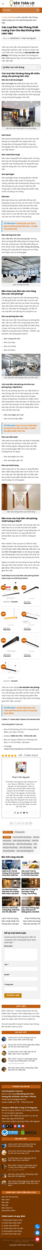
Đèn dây (5, 1202)
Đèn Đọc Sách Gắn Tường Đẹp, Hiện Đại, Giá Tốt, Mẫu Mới (23, 1069)
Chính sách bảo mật (12, 1234)
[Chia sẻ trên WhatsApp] (11, 823)
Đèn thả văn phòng (10, 1197)
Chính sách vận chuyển (13, 1228)
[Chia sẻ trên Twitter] (19, 823)
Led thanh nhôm (8, 1211)
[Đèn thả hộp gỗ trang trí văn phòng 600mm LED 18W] (11, 617)
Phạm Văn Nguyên (29, 38)
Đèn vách (6, 1200)
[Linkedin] (18, 813)
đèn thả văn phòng (24, 844)
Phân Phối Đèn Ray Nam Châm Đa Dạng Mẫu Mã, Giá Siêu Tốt (31, 921)
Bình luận (8, 946)
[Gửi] (38, 10)
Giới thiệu (5, 1240)
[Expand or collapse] (38, 67)
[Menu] (3, 3)
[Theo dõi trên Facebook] (3, 1126)
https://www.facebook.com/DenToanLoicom (23, 749)
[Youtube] (24, 813)
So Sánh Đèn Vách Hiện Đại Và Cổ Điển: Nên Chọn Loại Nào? (22, 1053)
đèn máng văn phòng (21, 840)
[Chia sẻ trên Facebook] (15, 823)
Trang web (8, 984)
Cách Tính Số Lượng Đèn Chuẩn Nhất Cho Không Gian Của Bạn (10, 921)
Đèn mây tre (7, 1208)
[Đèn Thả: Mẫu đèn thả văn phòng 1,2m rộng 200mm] (31, 644)
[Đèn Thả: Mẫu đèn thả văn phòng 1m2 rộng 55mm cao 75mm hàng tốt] (11, 644)
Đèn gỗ (5, 1205)
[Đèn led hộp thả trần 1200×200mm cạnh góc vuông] (31, 591)
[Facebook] (15, 813)
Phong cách (19, 832)
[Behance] (27, 813)
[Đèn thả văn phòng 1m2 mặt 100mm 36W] (31, 617)
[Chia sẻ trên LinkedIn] (31, 823)
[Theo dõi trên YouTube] (23, 1126)
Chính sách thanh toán (12, 1220)
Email (7, 975)
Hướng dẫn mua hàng (12, 1231)
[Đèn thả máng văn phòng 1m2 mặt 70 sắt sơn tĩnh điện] (11, 591)
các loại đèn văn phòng (22, 837)
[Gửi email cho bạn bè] (23, 823)
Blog (14, 17)
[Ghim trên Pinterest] (27, 823)
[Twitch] (21, 813)
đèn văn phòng (25, 847)
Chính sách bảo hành (12, 1223)
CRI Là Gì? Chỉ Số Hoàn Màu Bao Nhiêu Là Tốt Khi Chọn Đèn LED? (24, 1046)
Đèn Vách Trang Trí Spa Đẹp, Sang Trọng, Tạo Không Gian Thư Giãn (22, 1060)
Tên (6, 965)
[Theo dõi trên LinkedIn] (19, 1126)
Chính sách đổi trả (11, 1226)
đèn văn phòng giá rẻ (25, 851)
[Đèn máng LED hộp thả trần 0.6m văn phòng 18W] (11, 670)
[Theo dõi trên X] (11, 1126)
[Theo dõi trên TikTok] (7, 1126)
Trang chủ (6, 17)
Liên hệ (17, 1240)
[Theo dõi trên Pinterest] (15, 1126)
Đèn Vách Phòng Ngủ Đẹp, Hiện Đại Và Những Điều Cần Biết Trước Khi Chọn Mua (24, 1183)
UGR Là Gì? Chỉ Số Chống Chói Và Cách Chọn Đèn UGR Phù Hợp (22, 1039)
